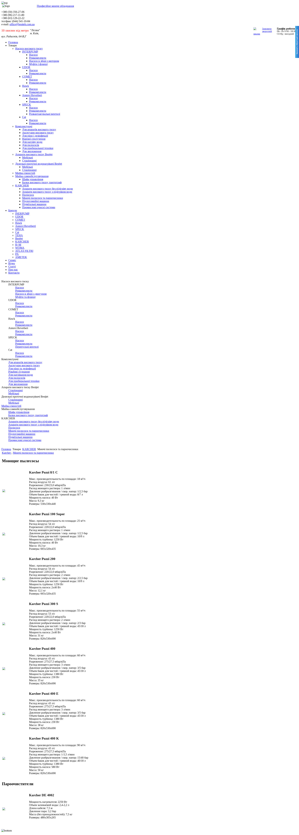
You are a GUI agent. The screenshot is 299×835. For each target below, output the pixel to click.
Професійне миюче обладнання (55, 5)
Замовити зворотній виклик (262, 31)
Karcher (6, 452)
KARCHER (29, 449)
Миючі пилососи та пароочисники (33, 452)
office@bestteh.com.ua (22, 24)
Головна (6, 449)
